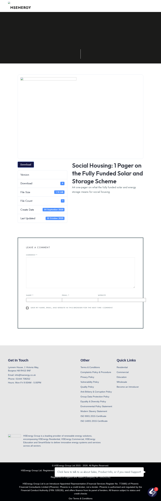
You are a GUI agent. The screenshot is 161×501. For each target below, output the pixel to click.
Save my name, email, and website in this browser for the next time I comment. (72, 307)
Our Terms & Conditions (80, 498)
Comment (31, 255)
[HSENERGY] (19, 6)
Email (65, 295)
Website (102, 295)
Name (29, 295)
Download (25, 164)
